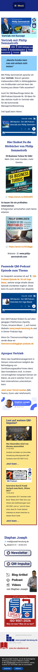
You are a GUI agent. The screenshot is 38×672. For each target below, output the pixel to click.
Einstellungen (11, 663)
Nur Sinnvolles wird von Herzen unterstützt (17, 445)
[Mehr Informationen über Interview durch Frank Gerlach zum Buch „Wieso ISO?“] (19, 475)
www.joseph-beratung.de (21, 328)
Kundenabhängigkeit (17, 50)
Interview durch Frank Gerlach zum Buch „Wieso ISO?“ (18, 488)
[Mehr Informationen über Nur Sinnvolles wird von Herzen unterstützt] (19, 433)
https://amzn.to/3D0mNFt (20, 197)
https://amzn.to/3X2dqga (21, 246)
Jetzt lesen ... (12, 463)
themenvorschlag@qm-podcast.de (17, 343)
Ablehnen (18, 668)
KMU (13, 47)
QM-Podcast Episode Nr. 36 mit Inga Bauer (19, 279)
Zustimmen (7, 668)
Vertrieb (16, 52)
